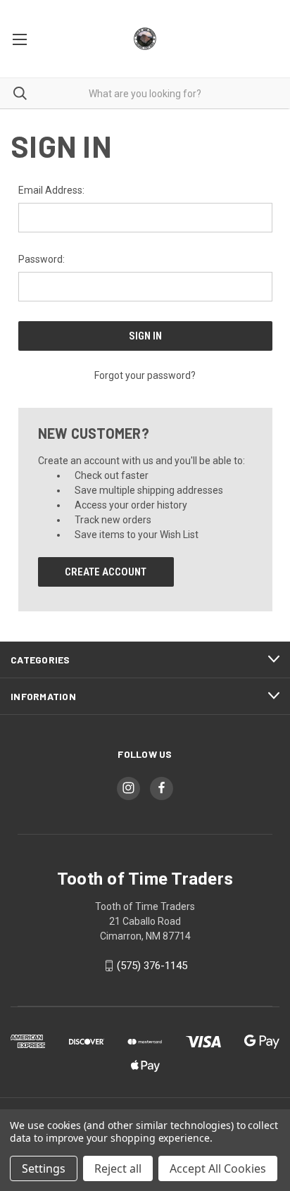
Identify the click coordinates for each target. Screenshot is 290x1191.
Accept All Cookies (218, 1168)
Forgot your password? (145, 375)
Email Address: (51, 190)
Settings (43, 1168)
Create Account (105, 572)
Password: (41, 259)
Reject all (117, 1168)
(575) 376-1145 (152, 965)
